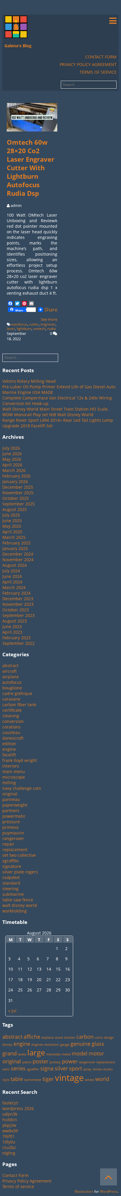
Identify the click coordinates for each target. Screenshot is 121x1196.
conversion (13, 721)
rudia (51, 328)
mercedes (53, 1054)
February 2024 (16, 593)
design (109, 1037)
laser (11, 328)
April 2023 (12, 632)
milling (9, 782)
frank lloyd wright (19, 760)
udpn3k (9, 1114)
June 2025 (12, 520)
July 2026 (11, 448)
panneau (11, 799)
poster (40, 1061)
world (102, 1078)
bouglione (12, 688)
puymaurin (13, 833)
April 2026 (12, 465)
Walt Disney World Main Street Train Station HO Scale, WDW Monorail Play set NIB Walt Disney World (55, 411)
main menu (13, 771)
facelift (9, 755)
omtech (39, 328)
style (5, 1080)
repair (8, 844)
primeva (10, 827)
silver (61, 1068)
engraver (48, 324)
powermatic (14, 816)
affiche (31, 1036)
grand (9, 1053)
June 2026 (12, 453)
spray (87, 1069)
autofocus (19, 324)
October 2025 (15, 498)
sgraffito (10, 860)
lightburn (24, 328)
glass (98, 1043)
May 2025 (11, 526)
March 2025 (14, 537)
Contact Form (101, 57)
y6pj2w (9, 1125)
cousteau (11, 732)
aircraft (9, 671)
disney (7, 1045)
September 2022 (18, 643)
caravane (11, 699)
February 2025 (16, 543)
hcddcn (9, 1119)
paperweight (14, 805)
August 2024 (14, 565)
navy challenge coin (21, 788)
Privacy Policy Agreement (88, 64)
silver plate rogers (20, 872)
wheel (89, 1080)
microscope (13, 777)
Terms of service (98, 72)
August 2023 (14, 621)
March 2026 (14, 470)
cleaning (10, 715)
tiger (48, 1078)
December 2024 (17, 554)
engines (37, 1045)
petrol (26, 1062)
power (70, 1061)
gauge (64, 1045)
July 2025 (11, 515)
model (80, 1053)
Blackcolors (84, 1191)
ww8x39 (10, 1130)
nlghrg (8, 1153)
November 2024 (17, 559)
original (9, 794)
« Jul (12, 1010)
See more (49, 319)
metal (66, 1054)
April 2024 (12, 582)
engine (9, 749)
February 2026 (16, 476)
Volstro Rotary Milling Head (29, 381)
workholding (14, 911)
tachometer (32, 1080)
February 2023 (16, 637)
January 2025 (15, 548)
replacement (14, 849)
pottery (55, 1062)
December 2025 (17, 487)
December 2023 (17, 598)
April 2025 (12, 531)
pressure (11, 821)
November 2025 (17, 492)
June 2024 (12, 576)
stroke (97, 1069)
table (17, 1078)
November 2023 (17, 604)
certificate (12, 710)
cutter (34, 324)
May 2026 (11, 459)
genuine (80, 1043)
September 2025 (18, 504)
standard (11, 883)
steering (10, 888)
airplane (10, 676)
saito (6, 1069)
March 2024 (14, 587)
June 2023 (12, 626)
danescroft (12, 738)
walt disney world (19, 905)
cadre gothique (17, 693)
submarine (13, 894)
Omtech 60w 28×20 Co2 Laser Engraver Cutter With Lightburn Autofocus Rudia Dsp (30, 168)
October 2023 (15, 610)
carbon (85, 1036)
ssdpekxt (11, 877)
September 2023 (18, 615)
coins (99, 1037)
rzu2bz (9, 1147)
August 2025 (14, 509)
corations (11, 727)
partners (10, 810)
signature (11, 866)
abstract (10, 665)
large (36, 1052)
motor (96, 1053)
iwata (22, 1054)
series (18, 1068)
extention (51, 1045)
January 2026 (15, 481)
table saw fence (17, 900)
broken (69, 1037)
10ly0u (8, 1142)
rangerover (13, 838)
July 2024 (11, 570)
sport (75, 1068)
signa (46, 1068)
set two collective (19, 855)
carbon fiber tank (19, 704)
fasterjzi (10, 1103)
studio (108, 1069)
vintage (69, 1078)
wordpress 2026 (18, 1108)
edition (9, 743)
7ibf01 (8, 1136)
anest (59, 1037)
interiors (10, 766)
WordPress (109, 1191)
